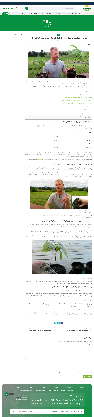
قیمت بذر (70, 170)
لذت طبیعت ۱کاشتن (87, 110)
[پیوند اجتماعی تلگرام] (55, 323)
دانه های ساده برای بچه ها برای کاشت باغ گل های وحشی (78, 97)
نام (91, 361)
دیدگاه (90, 344)
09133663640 (54, 411)
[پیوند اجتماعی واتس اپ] (58, 323)
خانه (48, 26)
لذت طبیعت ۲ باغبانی (87, 113)
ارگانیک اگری (40, 159)
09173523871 (8, 8)
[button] (7, 394)
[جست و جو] (26, 8)
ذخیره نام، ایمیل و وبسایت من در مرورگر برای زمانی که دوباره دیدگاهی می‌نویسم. (71, 373)
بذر (45, 26)
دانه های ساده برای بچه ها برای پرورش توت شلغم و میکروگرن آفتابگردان (74, 100)
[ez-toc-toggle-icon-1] (88, 117)
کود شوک (34, 400)
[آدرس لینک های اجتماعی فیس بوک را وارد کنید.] (61, 323)
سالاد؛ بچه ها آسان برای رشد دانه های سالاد (81, 94)
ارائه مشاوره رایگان (18, 35)
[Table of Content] (89, 117)
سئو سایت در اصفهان (68, 411)
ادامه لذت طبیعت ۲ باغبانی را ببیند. (84, 228)
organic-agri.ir (37, 226)
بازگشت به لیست (58, 329)
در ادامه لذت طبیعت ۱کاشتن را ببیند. (79, 161)
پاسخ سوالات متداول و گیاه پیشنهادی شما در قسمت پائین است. (77, 103)
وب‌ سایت (89, 367)
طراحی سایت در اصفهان (77, 411)
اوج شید (59, 411)
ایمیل (56, 361)
